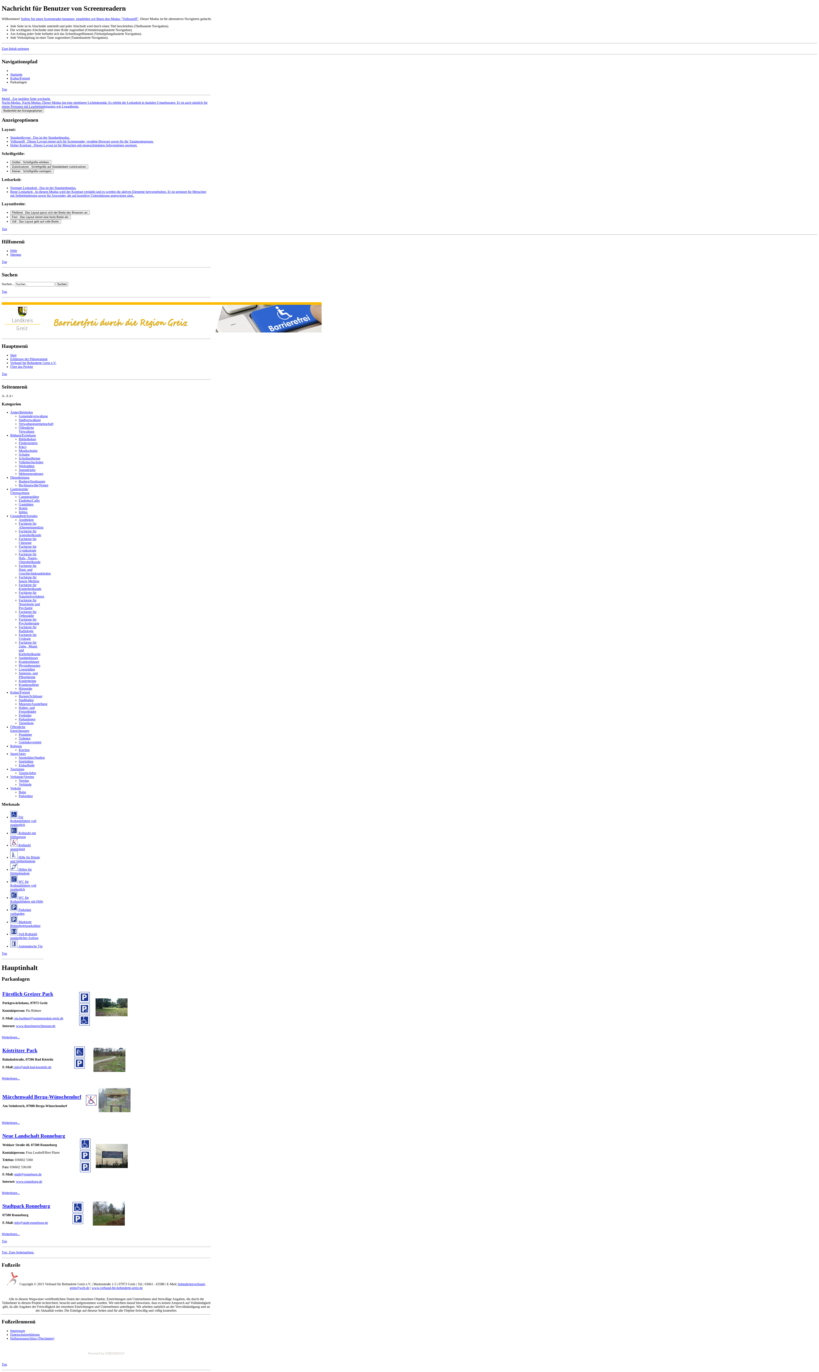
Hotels (23, 508)
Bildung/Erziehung (23, 435)
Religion (16, 746)
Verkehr (15, 788)
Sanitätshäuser (28, 658)
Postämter (25, 734)
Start (13, 355)
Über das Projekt (21, 367)
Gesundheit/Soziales (24, 516)
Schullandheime (29, 458)
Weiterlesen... (11, 1037)
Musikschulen (28, 451)
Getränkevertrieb (30, 742)
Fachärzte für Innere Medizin (29, 579)
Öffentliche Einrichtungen (19, 729)
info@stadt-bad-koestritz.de (32, 1067)
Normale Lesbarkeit (43, 188)
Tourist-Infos (27, 773)
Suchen (62, 284)
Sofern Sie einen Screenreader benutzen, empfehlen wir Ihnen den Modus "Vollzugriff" (79, 19)
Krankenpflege (29, 685)
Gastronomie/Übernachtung (19, 491)
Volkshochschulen (31, 462)
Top (4, 89)
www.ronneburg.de (29, 1181)
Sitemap (15, 254)
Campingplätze (29, 497)
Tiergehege (26, 723)
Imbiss (23, 512)
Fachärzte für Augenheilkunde (30, 533)
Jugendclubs (27, 470)
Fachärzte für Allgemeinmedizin (31, 525)
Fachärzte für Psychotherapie (29, 621)
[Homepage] (162, 330)
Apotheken (26, 520)
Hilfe (13, 251)
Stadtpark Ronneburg (26, 1206)
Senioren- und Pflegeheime (28, 675)
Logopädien (27, 669)
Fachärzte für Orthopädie (27, 613)
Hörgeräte (25, 688)
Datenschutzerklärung (25, 1334)
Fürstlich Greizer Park (27, 994)
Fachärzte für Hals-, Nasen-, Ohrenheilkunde (30, 558)
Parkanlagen (27, 719)
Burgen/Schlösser (30, 696)
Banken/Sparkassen (32, 481)
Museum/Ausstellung (33, 704)
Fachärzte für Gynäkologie (27, 548)
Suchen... (8, 284)
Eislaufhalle (27, 765)
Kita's (22, 447)
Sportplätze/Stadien (32, 757)
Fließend (50, 212)
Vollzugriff (82, 141)
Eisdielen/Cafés (29, 500)
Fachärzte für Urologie (27, 636)
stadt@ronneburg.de (28, 1174)
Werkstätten (27, 466)
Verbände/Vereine (22, 777)
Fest (40, 217)
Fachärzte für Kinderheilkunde (30, 587)
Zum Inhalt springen (15, 49)
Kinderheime (27, 681)
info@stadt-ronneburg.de (31, 1223)
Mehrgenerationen (31, 474)
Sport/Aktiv (18, 754)
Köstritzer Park (19, 1050)
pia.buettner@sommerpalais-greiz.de (38, 1018)
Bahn (22, 792)
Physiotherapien (29, 665)
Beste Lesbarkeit (108, 193)
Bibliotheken (27, 439)
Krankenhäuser (29, 662)
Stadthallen (26, 700)
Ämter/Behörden (21, 412)
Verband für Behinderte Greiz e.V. (33, 363)
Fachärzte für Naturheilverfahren (31, 594)
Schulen (24, 454)
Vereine (24, 780)
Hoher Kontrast (73, 145)
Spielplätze (26, 761)
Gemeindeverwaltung (33, 416)
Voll (36, 221)
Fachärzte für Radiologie (27, 629)
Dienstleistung (19, 477)
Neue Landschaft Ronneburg (33, 1136)
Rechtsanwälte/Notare (33, 485)
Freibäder (25, 715)
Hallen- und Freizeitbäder (27, 709)
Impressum (17, 1331)
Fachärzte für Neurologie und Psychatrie (29, 604)
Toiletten (24, 738)
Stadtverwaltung (30, 420)
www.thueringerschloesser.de (35, 1026)
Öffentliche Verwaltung (26, 429)
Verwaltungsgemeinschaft (36, 424)
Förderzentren (28, 443)
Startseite (16, 74)
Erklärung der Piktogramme (29, 359)
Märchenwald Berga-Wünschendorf (41, 1097)
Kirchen (24, 750)
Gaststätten (26, 504)
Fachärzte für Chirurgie (27, 541)
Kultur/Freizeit (20, 78)
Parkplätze (26, 796)
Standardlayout (40, 137)
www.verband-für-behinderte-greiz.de (117, 1288)
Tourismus (17, 769)
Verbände (25, 784)
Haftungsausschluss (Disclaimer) (32, 1338)
